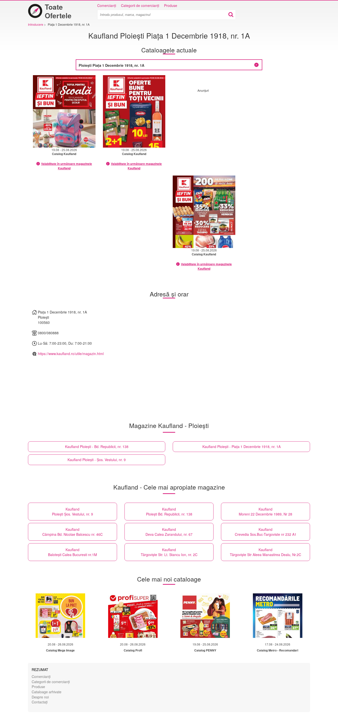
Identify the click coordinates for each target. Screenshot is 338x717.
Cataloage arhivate (46, 691)
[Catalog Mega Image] (60, 615)
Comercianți (106, 5)
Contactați (40, 701)
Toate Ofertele (58, 11)
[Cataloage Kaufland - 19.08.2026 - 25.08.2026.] (64, 111)
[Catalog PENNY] (205, 615)
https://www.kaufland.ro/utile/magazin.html (71, 353)
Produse (170, 5)
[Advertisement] (239, 127)
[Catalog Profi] (133, 615)
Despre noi (40, 696)
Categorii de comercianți (140, 5)
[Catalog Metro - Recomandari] (277, 615)
